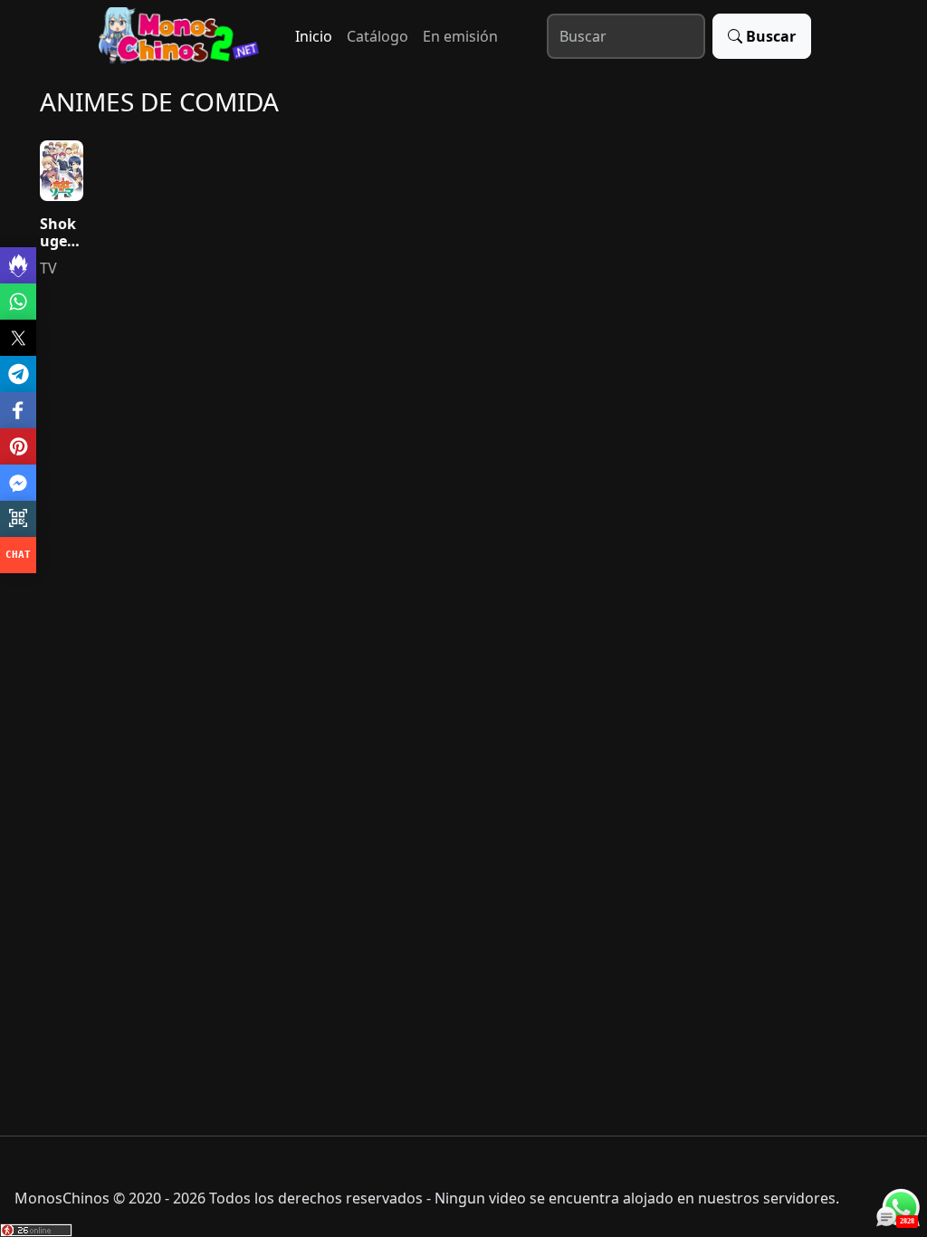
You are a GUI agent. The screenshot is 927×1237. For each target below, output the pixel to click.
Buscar (771, 36)
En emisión (460, 36)
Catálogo (377, 36)
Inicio (313, 36)
